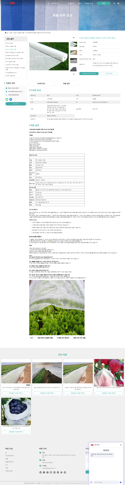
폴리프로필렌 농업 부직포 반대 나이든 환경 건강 (47, 387)
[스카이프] (10, 99)
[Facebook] (47, 473)
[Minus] (121, 445)
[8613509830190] (61, 473)
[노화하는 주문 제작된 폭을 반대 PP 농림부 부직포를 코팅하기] (78, 372)
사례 (6, 468)
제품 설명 (66, 83)
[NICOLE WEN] (65, 473)
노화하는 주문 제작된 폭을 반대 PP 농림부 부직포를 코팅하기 (78, 388)
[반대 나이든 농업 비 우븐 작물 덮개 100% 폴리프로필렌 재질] (16, 372)
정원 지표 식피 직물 (79, 338)
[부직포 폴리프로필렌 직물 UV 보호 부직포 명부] (49, 56)
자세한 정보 (41, 83)
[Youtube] (54, 473)
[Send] (120, 482)
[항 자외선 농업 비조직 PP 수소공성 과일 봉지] (109, 373)
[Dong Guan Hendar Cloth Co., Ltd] (12, 3)
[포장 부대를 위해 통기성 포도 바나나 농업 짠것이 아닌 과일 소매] (16, 411)
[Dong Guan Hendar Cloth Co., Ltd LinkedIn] (58, 473)
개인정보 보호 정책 (29, 483)
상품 (63, 3)
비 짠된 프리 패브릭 (63, 338)
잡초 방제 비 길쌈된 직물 (45, 338)
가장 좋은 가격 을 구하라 (89, 73)
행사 (79, 3)
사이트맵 (38, 483)
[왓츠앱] (6, 99)
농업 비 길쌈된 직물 (18, 32)
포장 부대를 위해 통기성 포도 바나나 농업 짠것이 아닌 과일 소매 (16, 427)
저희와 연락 (89, 3)
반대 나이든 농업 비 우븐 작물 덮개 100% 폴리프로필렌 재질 (16, 388)
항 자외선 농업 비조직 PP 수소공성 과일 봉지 (109, 387)
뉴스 (6, 465)
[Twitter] (44, 473)
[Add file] (91, 482)
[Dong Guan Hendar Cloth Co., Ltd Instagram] (51, 473)
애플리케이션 (72, 3)
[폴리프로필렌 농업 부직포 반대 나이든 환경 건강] (47, 372)
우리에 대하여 (55, 3)
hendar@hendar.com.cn (15, 91)
